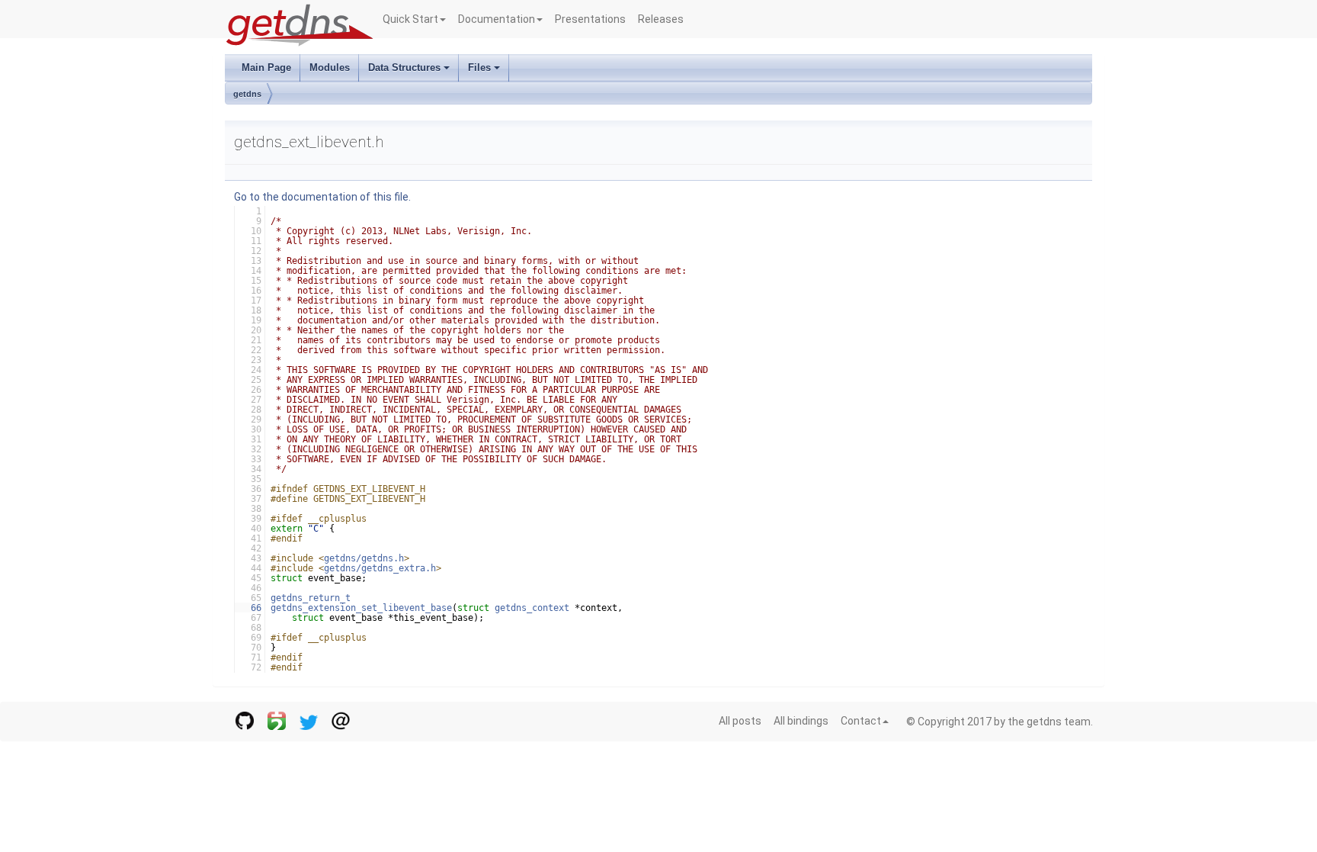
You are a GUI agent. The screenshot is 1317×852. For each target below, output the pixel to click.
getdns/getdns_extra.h (380, 568)
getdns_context (532, 608)
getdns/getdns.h (364, 558)
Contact (861, 721)
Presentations (590, 19)
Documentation (496, 19)
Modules (329, 67)
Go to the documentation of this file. (322, 197)
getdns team (1059, 721)
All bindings (801, 721)
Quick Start (410, 19)
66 (248, 608)
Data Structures (404, 67)
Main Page (266, 67)
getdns (247, 93)
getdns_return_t (311, 598)
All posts (740, 721)
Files (479, 67)
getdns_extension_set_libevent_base (361, 608)
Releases (661, 19)
